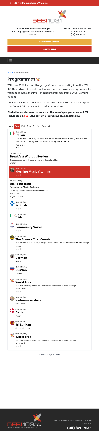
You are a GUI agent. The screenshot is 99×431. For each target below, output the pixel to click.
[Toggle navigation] (10, 60)
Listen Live (50, 49)
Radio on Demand (50, 41)
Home (10, 72)
